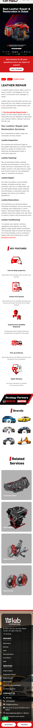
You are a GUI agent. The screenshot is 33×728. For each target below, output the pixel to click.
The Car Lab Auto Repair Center (14, 112)
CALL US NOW (16, 69)
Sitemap (8, 634)
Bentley (5, 647)
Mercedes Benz (8, 654)
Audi (4, 650)
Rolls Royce (7, 643)
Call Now (24, 724)
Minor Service (7, 681)
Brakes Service (8, 678)
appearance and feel (8, 237)
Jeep (4, 661)
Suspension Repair (9, 674)
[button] (5, 718)
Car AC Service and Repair (12, 685)
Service (9, 79)
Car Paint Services (9, 689)
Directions (8, 724)
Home (3, 79)
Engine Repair (8, 671)
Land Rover (7, 658)
